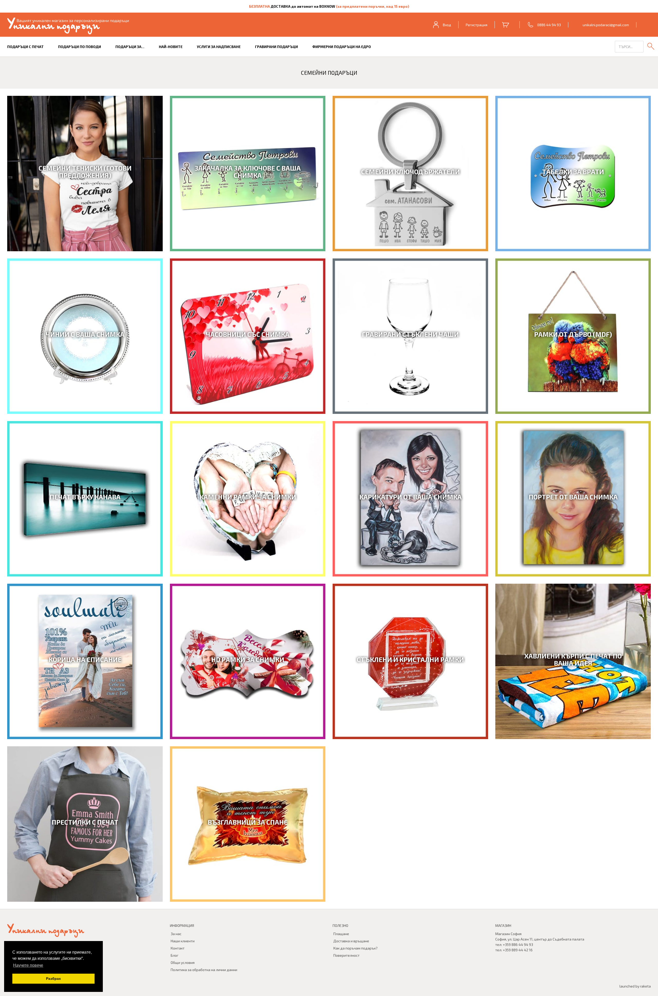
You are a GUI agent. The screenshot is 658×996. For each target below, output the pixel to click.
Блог (174, 955)
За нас (176, 934)
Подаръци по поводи (79, 46)
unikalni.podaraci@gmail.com (606, 25)
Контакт (178, 948)
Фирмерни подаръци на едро (341, 46)
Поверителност (346, 955)
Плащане (341, 934)
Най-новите (170, 46)
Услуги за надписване (219, 46)
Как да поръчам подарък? (355, 948)
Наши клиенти (183, 941)
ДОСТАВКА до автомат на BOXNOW (303, 6)
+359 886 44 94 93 (518, 944)
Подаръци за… (129, 46)
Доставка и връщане (351, 941)
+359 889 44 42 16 (518, 950)
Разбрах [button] (53, 978)
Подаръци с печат (25, 46)
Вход (447, 25)
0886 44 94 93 (549, 25)
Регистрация (476, 25)
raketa (645, 986)
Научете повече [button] (28, 965)
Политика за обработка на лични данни (204, 969)
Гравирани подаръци (276, 46)
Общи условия (183, 962)
